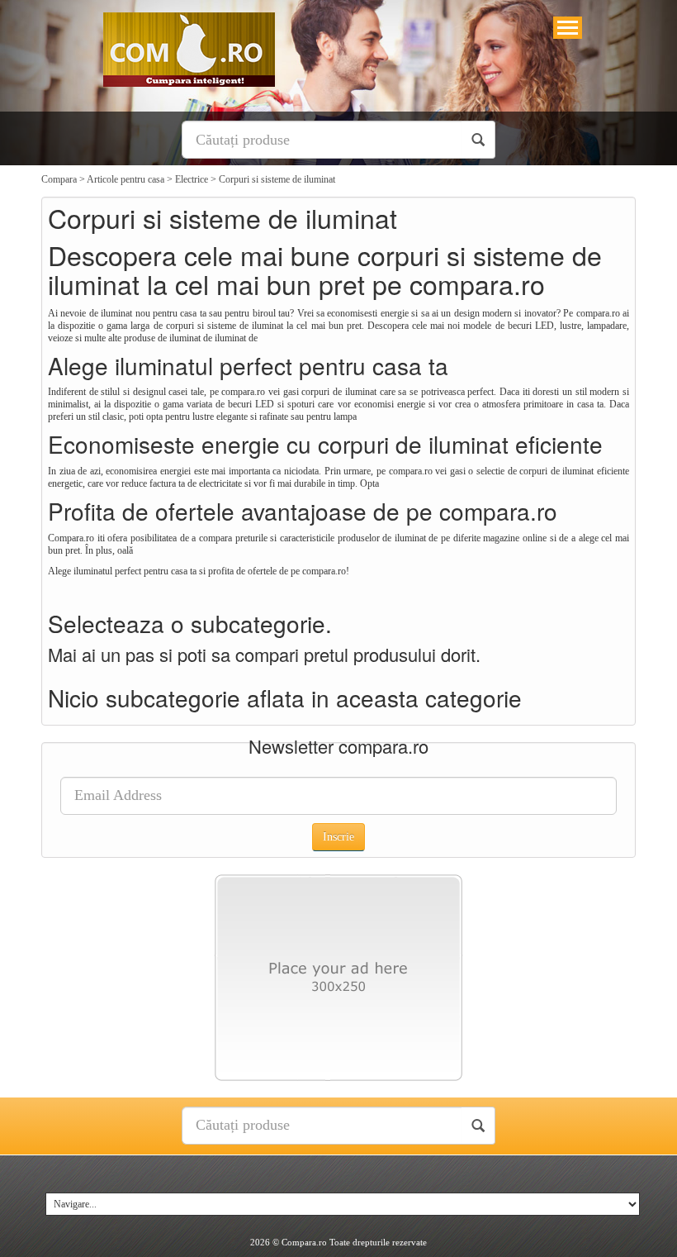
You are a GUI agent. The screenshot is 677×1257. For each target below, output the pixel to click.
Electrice (191, 179)
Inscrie (338, 837)
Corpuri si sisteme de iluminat (277, 179)
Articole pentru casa (125, 179)
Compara (59, 179)
